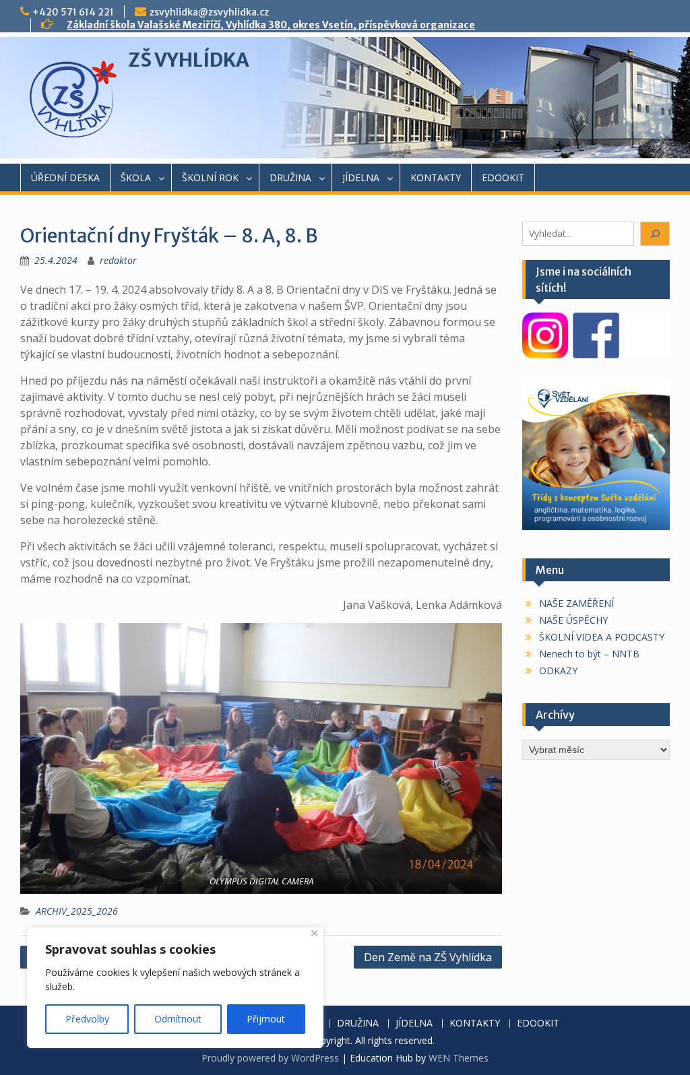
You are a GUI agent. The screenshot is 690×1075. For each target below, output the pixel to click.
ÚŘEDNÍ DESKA (65, 177)
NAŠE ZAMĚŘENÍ (576, 603)
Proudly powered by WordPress (270, 1057)
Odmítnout (177, 1018)
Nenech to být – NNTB (589, 653)
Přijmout (266, 1018)
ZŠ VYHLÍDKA (188, 60)
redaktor (118, 260)
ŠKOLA (136, 177)
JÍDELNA (360, 177)
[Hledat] (655, 234)
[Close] (314, 933)
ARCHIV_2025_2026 (77, 911)
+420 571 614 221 (73, 12)
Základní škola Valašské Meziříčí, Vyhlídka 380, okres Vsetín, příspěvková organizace (271, 25)
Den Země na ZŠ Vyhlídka (428, 957)
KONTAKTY (435, 177)
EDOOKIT (503, 177)
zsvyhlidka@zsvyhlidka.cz (209, 12)
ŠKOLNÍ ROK (210, 177)
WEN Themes (459, 1057)
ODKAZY (558, 670)
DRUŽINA (290, 177)
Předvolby (87, 1018)
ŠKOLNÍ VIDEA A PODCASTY (601, 636)
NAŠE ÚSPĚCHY (573, 620)
